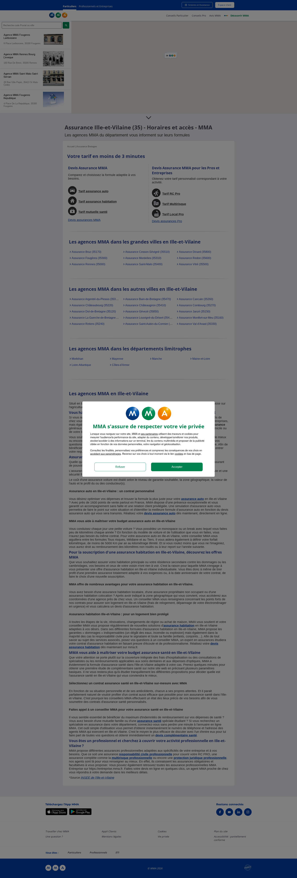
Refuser (120, 466)
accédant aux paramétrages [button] (105, 453)
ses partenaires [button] (149, 433)
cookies (179, 453)
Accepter (177, 466)
